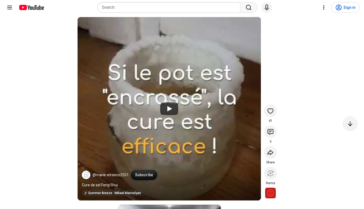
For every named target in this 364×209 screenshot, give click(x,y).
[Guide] (9, 7)
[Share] (270, 152)
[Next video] (350, 123)
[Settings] (324, 7)
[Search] (248, 7)
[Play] (169, 108)
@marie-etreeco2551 (110, 175)
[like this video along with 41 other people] (270, 110)
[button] (86, 175)
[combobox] (170, 7)
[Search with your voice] (266, 7)
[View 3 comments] (270, 131)
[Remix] (270, 173)
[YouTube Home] (31, 7)
